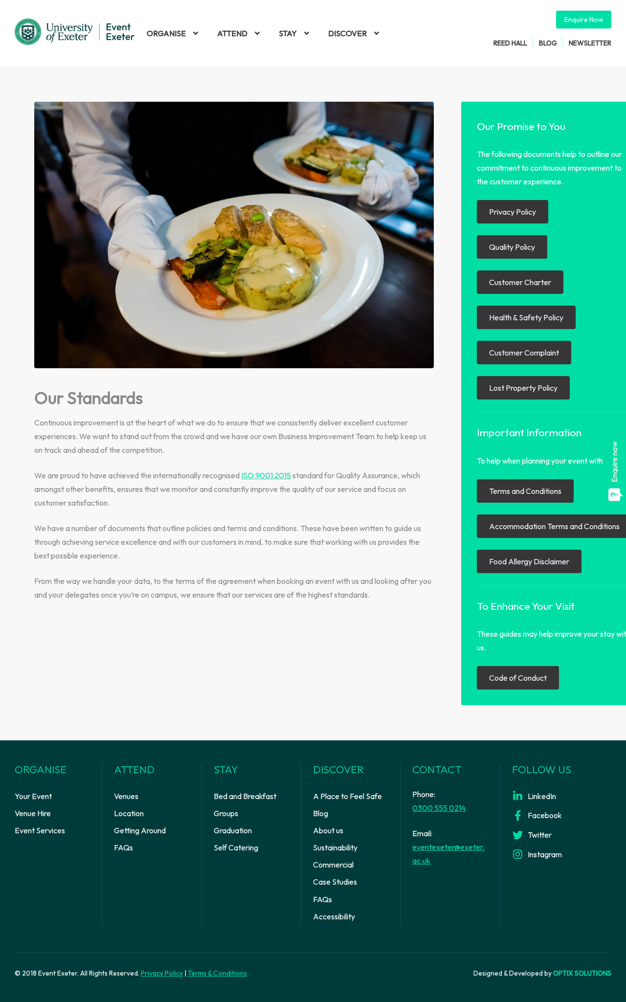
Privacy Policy (512, 212)
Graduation (233, 830)
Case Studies (335, 882)
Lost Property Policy (523, 388)
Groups (226, 813)
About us (328, 830)
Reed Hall (510, 42)
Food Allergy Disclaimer (529, 561)
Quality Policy (512, 247)
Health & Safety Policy (526, 317)
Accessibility (334, 916)
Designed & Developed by (542, 973)
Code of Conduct (518, 678)
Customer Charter (520, 282)
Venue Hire (33, 813)
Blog (548, 42)
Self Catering (236, 847)
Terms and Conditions (525, 491)
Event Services (40, 830)
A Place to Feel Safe (347, 796)
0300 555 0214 (439, 808)
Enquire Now (583, 19)
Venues (126, 796)
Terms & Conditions (217, 973)
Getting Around (140, 830)
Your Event (33, 796)
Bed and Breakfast (245, 796)
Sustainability (335, 847)
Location (129, 813)
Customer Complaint (524, 352)
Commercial (333, 864)
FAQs (123, 847)
